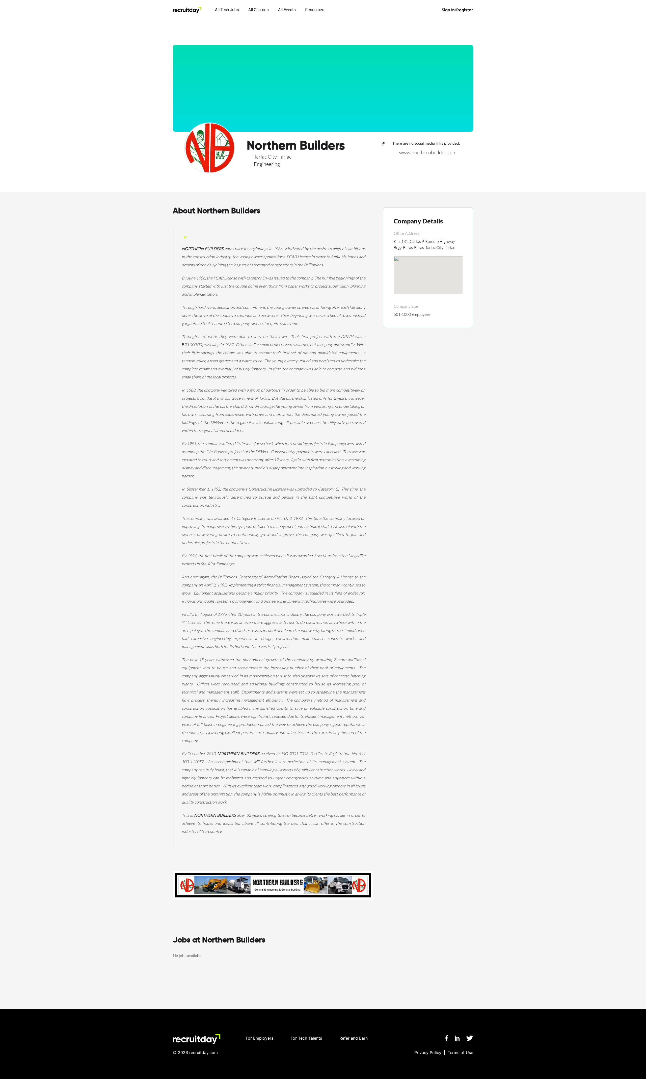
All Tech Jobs (227, 9)
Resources (314, 9)
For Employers (259, 1038)
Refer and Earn (353, 1038)
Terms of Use (460, 1052)
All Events (287, 9)
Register (464, 10)
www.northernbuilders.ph (427, 152)
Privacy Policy (427, 1052)
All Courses (258, 9)
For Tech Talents (306, 1038)
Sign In (448, 10)
